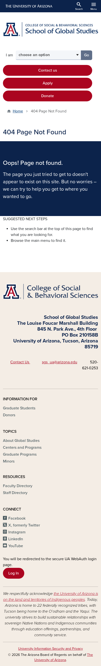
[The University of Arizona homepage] (28, 6)
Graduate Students (19, 408)
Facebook (16, 518)
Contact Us (20, 362)
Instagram (16, 532)
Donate (47, 95)
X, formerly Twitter (24, 525)
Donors (9, 415)
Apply (48, 83)
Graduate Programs (20, 454)
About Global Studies (21, 440)
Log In (13, 573)
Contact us (47, 70)
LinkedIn (15, 539)
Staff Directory (15, 492)
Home (18, 111)
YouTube (15, 545)
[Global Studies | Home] (50, 29)
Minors (8, 461)
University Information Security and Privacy (50, 649)
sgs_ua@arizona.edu (59, 362)
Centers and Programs (22, 447)
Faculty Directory (17, 485)
